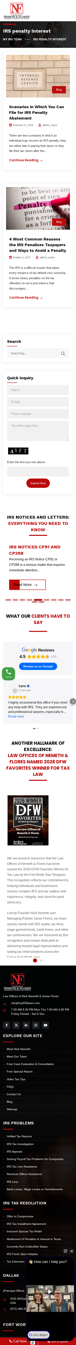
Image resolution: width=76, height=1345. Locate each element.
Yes (44, 682)
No (31, 682)
